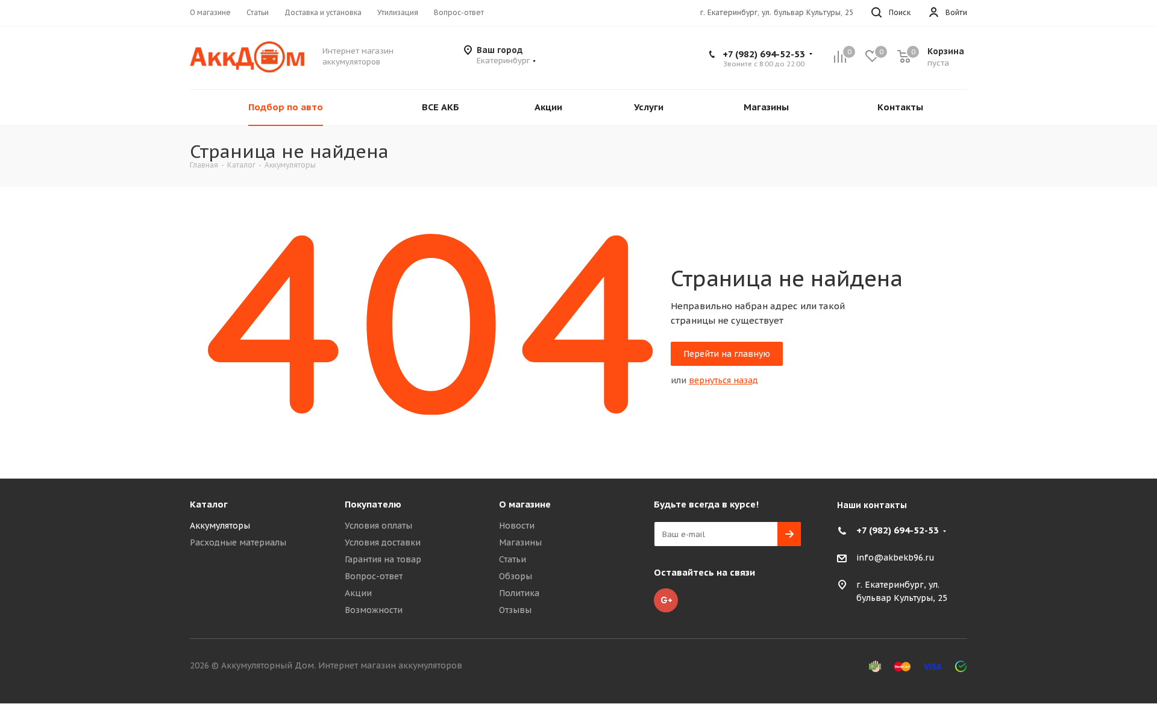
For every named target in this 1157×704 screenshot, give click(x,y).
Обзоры (515, 576)
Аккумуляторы (220, 525)
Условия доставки (383, 542)
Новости (517, 525)
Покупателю (373, 504)
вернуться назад (723, 380)
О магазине (525, 504)
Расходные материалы (238, 542)
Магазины (520, 542)
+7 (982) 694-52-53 (764, 54)
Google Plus (666, 600)
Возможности (374, 610)
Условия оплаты (378, 525)
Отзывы (515, 610)
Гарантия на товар (383, 559)
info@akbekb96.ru (895, 558)
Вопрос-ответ (374, 576)
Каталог (209, 504)
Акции (358, 593)
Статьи (512, 559)
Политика (519, 593)
